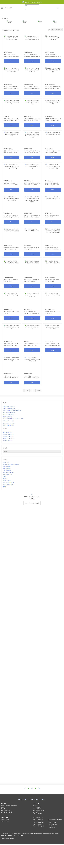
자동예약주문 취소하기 (8, 472)
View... (11, 48)
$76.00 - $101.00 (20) (8, 438)
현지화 (12, 838)
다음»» (39, 390)
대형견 (24, 22)
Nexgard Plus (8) (7, 416)
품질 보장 (3, 808)
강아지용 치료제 (5, 819)
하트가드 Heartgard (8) (9, 412)
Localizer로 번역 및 (6, 838)
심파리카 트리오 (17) (8, 425)
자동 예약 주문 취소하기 (39, 810)
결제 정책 (35, 812)
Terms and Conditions (6, 835)
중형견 (40, 22)
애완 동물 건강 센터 (8, 484)
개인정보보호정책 (37, 813)
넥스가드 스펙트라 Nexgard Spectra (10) (13, 418)
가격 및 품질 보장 (7, 474)
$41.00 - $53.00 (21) (8, 434)
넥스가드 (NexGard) (38, 821)
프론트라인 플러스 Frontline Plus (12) (12, 410)
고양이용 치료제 (5, 821)
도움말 (4, 476)
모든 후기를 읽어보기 (32, 503)
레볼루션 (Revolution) (38, 822)
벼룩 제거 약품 (52, 822)
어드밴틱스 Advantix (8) (9, 406)
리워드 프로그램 (7, 480)
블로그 (4, 486)
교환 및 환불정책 (7, 470)
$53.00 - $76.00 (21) (8, 436)
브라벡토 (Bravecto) (38, 819)
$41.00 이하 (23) (7, 432)
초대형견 (9, 22)
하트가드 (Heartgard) (38, 826)
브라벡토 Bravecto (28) (9, 408)
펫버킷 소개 (6, 462)
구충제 (50, 826)
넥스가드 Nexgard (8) (8, 414)
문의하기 (5, 478)
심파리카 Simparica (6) (9, 423)
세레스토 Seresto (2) (8, 421)
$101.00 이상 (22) (7, 440)
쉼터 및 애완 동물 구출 (8, 482)
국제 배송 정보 (6, 468)
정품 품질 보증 (6, 466)
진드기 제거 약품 (53, 824)
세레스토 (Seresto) (38, 824)
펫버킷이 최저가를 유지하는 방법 (11, 464)
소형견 (55, 22)
